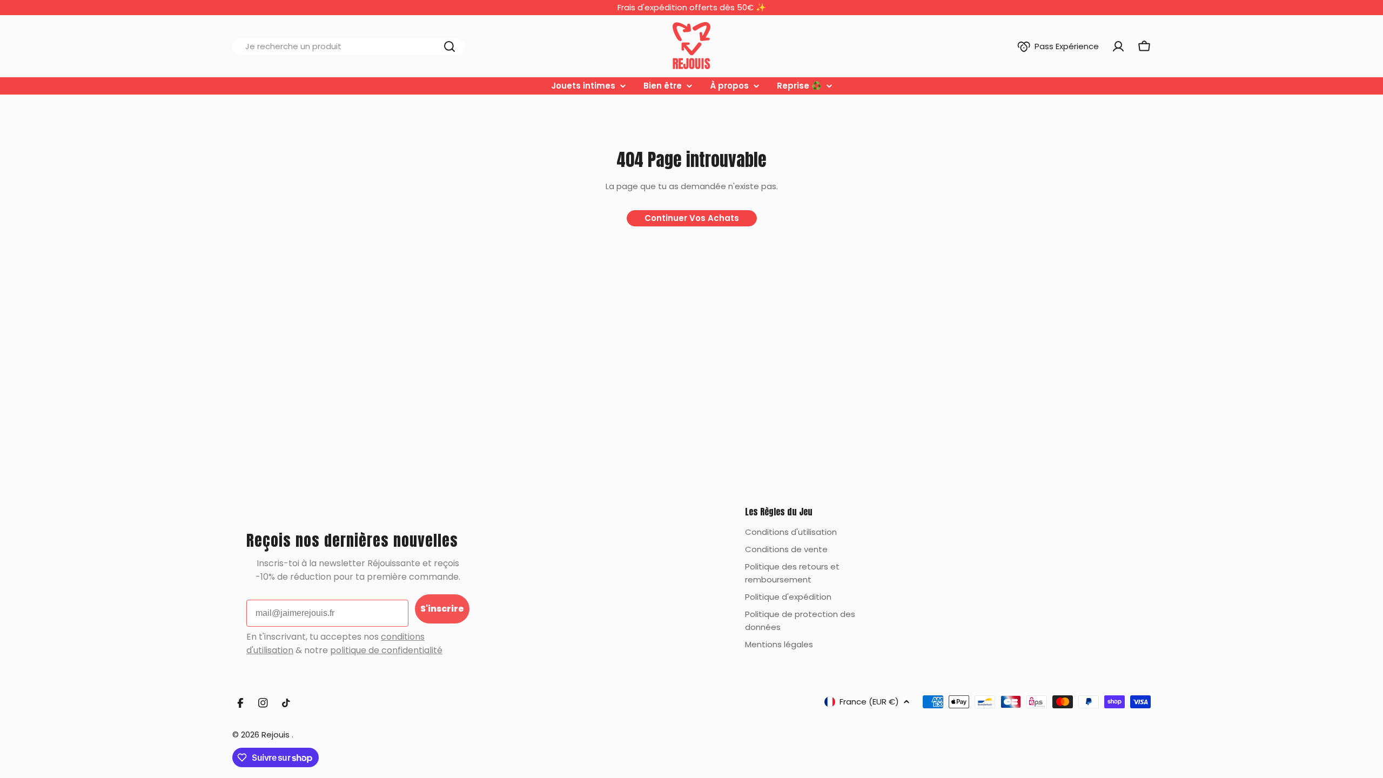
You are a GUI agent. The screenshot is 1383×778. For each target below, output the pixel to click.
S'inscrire (442, 608)
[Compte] (1118, 46)
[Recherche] (449, 46)
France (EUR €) (869, 701)
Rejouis (276, 734)
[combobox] (348, 46)
